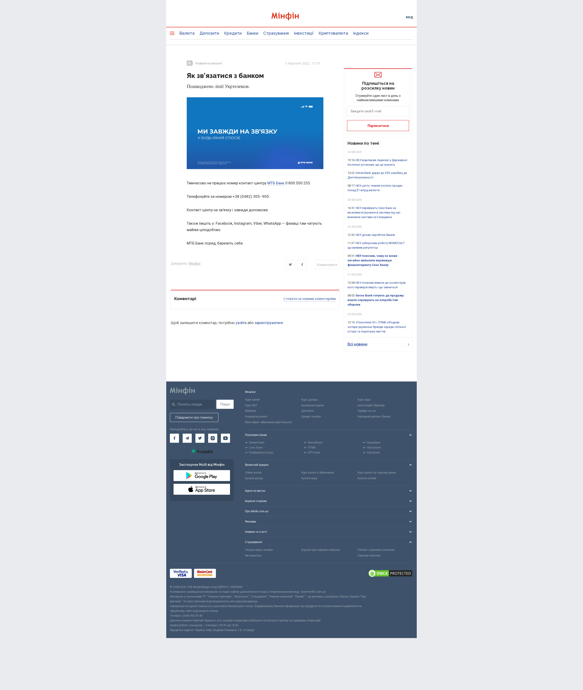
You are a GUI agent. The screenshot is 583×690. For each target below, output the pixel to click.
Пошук (225, 404)
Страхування (276, 33)
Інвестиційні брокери (371, 405)
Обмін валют (253, 472)
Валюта (186, 33)
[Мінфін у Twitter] (200, 438)
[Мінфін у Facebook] (174, 438)
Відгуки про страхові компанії (320, 549)
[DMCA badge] (390, 574)
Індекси (360, 33)
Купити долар (254, 478)
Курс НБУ (251, 405)
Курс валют (252, 399)
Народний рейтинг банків (374, 416)
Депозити (209, 33)
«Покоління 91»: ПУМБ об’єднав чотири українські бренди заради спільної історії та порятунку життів (377, 327)
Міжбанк (250, 410)
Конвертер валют (256, 416)
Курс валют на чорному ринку (377, 472)
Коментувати (327, 265)
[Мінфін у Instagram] (212, 438)
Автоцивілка (253, 555)
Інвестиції (304, 33)
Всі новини (357, 344)
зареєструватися (269, 323)
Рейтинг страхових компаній (376, 549)
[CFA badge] (228, 574)
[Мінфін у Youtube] (225, 438)
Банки (252, 33)
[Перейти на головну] (291, 17)
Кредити (233, 33)
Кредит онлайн (311, 416)
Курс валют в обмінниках (317, 472)
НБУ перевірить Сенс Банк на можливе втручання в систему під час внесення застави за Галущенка (374, 212)
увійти (241, 323)
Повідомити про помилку (194, 417)
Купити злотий (367, 478)
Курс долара (309, 399)
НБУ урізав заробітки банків (375, 235)
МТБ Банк (275, 183)
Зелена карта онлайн (259, 549)
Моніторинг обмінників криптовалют (268, 422)
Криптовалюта (333, 33)
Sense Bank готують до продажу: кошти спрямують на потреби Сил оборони (376, 300)
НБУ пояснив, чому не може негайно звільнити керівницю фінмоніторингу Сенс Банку (372, 260)
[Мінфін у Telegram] (187, 438)
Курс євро (364, 399)
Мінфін (194, 263)
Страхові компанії (369, 555)
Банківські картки (312, 405)
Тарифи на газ (367, 410)
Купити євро (309, 478)
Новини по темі (363, 143)
